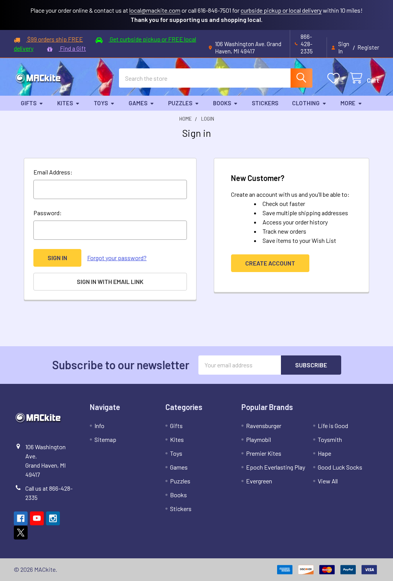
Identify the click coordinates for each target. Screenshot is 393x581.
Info (99, 425)
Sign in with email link (110, 281)
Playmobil (258, 439)
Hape (324, 453)
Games (138, 103)
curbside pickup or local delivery (281, 10)
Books (222, 103)
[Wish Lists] (335, 78)
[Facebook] (21, 518)
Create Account (270, 263)
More (347, 103)
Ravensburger (263, 425)
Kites (65, 103)
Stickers (265, 103)
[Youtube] (37, 518)
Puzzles (180, 103)
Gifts (28, 103)
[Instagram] (53, 518)
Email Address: (53, 172)
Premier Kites (263, 453)
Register (368, 47)
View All (328, 481)
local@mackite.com (154, 10)
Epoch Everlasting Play (275, 467)
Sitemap (105, 439)
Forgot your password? (117, 257)
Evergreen (259, 481)
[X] (21, 533)
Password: (47, 212)
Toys (101, 103)
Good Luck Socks (340, 467)
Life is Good (333, 425)
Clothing (306, 103)
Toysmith (330, 439)
